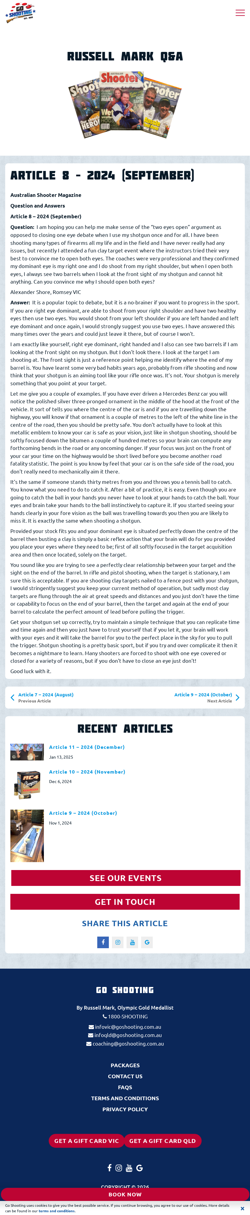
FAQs (125, 1086)
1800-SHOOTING (127, 1016)
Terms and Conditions (125, 1097)
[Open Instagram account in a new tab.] (212, 13)
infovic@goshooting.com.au (127, 1026)
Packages (125, 1064)
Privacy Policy (125, 1108)
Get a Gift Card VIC (89, 1140)
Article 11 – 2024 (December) (87, 747)
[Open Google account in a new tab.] (228, 13)
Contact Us (125, 1075)
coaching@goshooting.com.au (127, 1043)
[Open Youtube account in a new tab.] (220, 13)
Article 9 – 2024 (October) (83, 813)
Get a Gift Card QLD (165, 1140)
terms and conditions (57, 1210)
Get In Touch (125, 901)
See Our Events (126, 877)
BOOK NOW (125, 1194)
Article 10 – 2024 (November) (87, 771)
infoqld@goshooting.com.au (127, 1035)
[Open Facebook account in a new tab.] (205, 13)
